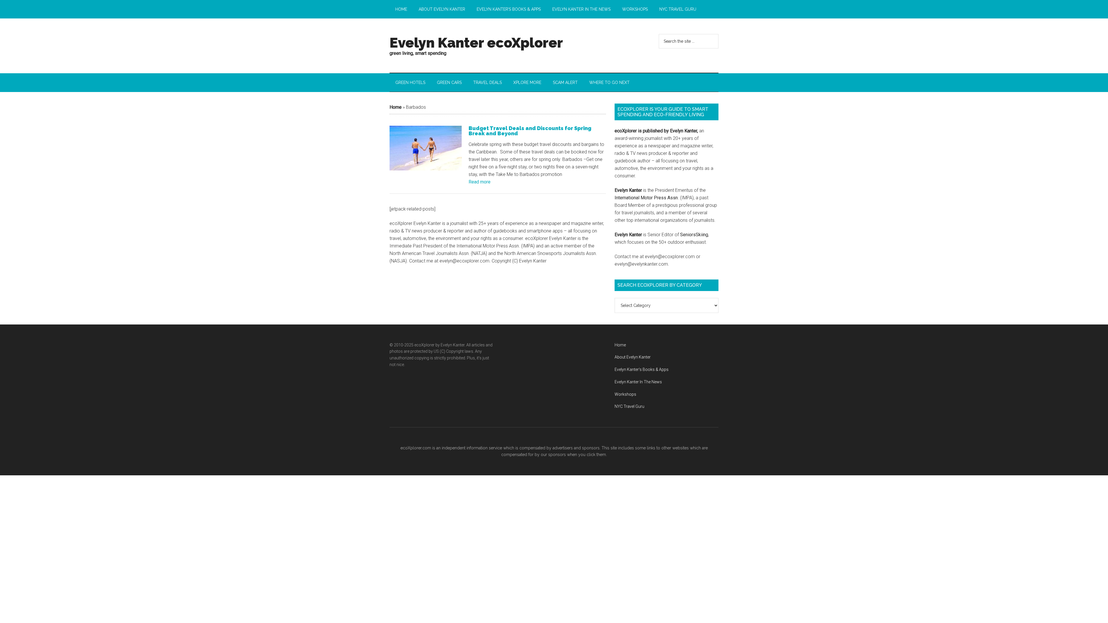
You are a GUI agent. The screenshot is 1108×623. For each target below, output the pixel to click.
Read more (480, 182)
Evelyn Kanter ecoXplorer (476, 43)
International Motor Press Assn (646, 197)
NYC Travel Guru (629, 406)
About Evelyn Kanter (633, 357)
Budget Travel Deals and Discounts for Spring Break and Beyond (530, 130)
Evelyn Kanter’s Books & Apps (642, 369)
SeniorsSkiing (694, 234)
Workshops (625, 394)
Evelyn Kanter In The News (638, 382)
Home (396, 107)
